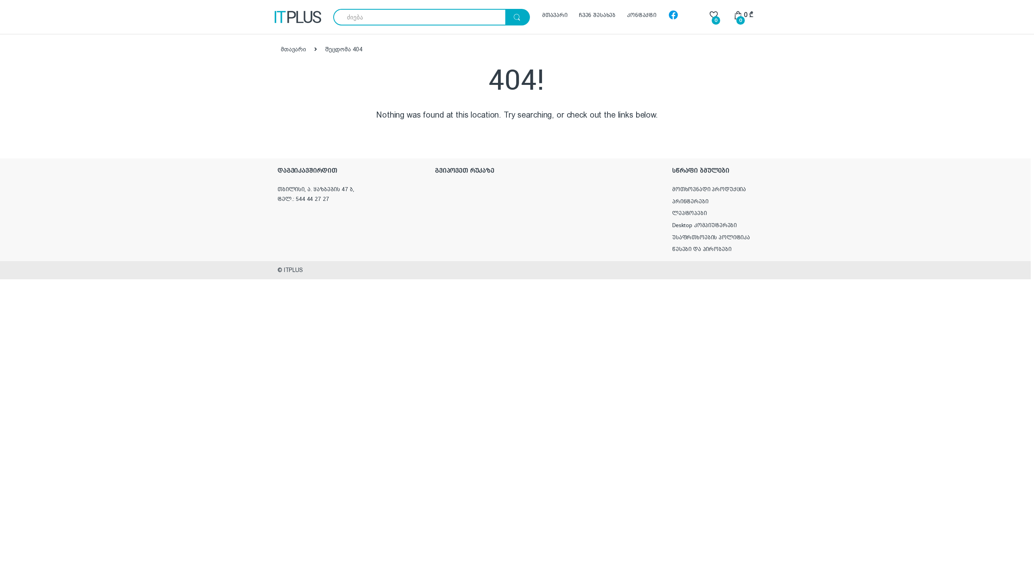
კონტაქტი (641, 15)
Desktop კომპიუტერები (704, 225)
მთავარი (554, 15)
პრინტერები (690, 201)
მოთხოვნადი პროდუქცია (709, 189)
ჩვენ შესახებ (597, 15)
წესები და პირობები (701, 249)
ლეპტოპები (689, 213)
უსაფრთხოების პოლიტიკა (711, 237)
